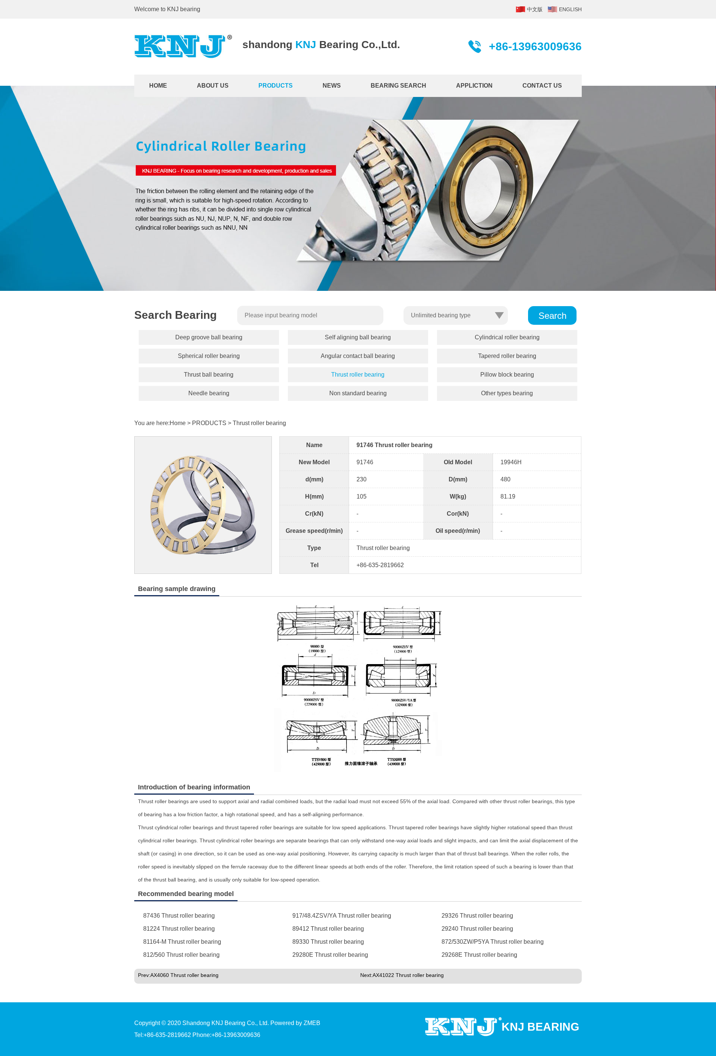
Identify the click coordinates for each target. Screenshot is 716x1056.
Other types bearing (507, 393)
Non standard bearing (358, 393)
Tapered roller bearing (507, 356)
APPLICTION (474, 85)
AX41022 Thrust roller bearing (408, 975)
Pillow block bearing (507, 374)
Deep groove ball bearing (208, 337)
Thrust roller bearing (357, 374)
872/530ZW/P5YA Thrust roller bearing (493, 942)
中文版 (535, 9)
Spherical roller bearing (209, 356)
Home (178, 423)
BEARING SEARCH (398, 85)
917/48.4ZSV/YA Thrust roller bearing (341, 915)
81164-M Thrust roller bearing (182, 942)
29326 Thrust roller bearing (477, 915)
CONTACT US (542, 85)
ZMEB (312, 1023)
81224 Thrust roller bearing (179, 928)
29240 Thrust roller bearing (477, 928)
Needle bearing (208, 393)
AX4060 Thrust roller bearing (184, 975)
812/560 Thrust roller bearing (181, 955)
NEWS (332, 85)
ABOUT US (213, 85)
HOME (158, 85)
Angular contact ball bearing (358, 356)
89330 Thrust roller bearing (328, 942)
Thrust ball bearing (208, 374)
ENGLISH (570, 9)
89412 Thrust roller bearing (328, 928)
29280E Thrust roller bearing (330, 955)
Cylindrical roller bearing (507, 337)
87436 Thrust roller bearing (179, 915)
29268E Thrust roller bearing (479, 955)
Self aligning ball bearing (358, 337)
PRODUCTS (275, 85)
